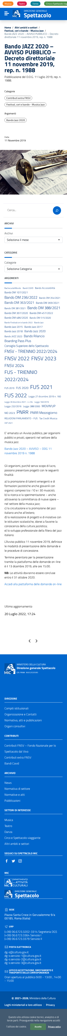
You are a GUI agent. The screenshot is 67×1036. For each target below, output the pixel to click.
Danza (8, 832)
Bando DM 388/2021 (43, 308)
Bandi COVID (28, 288)
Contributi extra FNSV (18, 98)
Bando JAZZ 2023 (13, 336)
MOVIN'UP (48, 406)
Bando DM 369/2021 (47, 303)
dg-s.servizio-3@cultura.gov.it (22, 962)
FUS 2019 (9, 388)
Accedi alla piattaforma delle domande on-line (33, 584)
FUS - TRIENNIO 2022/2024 (20, 376)
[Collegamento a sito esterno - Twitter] (13, 860)
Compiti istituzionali (16, 708)
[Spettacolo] (16, 13)
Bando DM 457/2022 (41, 313)
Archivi (8, 233)
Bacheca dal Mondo (12, 288)
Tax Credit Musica (48, 418)
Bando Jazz (39, 322)
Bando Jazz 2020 (15, 120)
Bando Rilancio (34, 336)
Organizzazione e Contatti (20, 714)
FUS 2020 (22, 388)
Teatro (8, 826)
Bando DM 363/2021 (19, 302)
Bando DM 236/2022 (20, 297)
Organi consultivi (14, 726)
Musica (8, 820)
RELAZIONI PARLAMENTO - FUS (21, 418)
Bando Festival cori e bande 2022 (18, 322)
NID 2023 (9, 413)
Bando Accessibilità (45, 288)
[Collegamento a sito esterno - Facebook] (6, 860)
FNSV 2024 (14, 366)
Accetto (38, 1026)
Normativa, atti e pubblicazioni (23, 720)
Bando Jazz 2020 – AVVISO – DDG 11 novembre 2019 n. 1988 (28, 450)
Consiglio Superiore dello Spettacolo (26, 346)
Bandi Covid (11, 763)
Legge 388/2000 (31, 406)
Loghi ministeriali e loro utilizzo (23, 1005)
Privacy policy (54, 1026)
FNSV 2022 (17, 358)
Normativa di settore (17, 788)
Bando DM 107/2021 (16, 292)
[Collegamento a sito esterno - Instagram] (20, 860)
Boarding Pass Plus (17, 341)
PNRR (22, 412)
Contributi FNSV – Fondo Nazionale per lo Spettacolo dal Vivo (30, 748)
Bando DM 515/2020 (40, 318)
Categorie (10, 262)
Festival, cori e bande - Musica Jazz (24, 30)
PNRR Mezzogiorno (43, 412)
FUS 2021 (41, 387)
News (8, 782)
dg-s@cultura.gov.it (16, 952)
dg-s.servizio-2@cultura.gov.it (22, 959)
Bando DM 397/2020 (16, 313)
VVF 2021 (8, 422)
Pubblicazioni (12, 800)
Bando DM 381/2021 (15, 308)
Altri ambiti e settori (26, 27)
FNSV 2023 (43, 358)
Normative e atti (14, 794)
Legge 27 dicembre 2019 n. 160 (44, 396)
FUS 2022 (15, 395)
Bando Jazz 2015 (13, 327)
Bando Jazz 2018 (13, 331)
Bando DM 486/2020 (16, 318)
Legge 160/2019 (41, 401)
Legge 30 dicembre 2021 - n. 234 (18, 401)
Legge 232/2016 (12, 406)
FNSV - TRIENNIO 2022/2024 (30, 351)
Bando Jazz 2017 (33, 327)
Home (7, 27)
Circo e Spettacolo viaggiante (22, 837)
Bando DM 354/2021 (49, 298)
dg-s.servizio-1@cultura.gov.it (22, 955)
